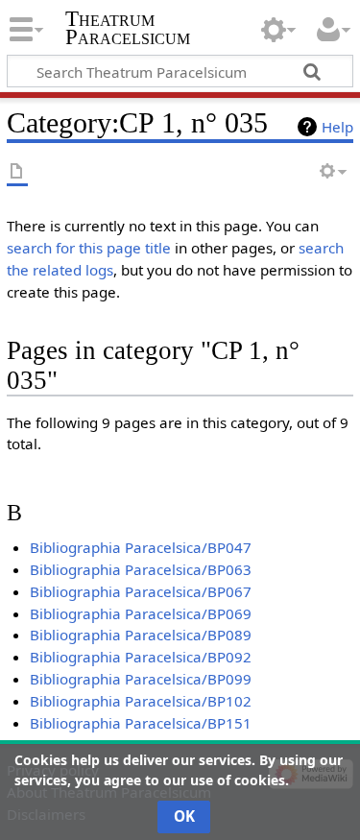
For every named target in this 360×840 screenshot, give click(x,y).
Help (337, 126)
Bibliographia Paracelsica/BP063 (141, 569)
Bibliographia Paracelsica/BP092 (141, 656)
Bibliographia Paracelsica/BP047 (141, 547)
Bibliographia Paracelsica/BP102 (141, 700)
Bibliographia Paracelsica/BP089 (141, 634)
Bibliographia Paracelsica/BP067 (141, 591)
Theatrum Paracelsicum (127, 28)
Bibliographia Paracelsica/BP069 (141, 613)
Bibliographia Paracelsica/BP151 (141, 722)
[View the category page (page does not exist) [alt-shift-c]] (17, 172)
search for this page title (89, 247)
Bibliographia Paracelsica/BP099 (141, 678)
